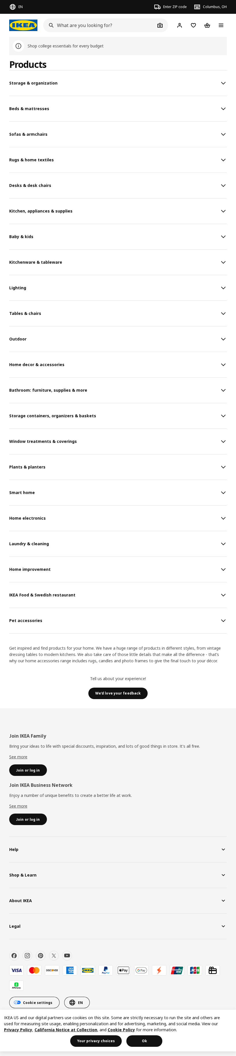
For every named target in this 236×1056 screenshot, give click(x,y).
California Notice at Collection (66, 1029)
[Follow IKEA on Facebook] (14, 956)
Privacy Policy (18, 1029)
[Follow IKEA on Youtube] (67, 956)
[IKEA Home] (23, 25)
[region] (118, 1030)
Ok (144, 1040)
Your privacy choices (96, 1040)
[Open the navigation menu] (221, 25)
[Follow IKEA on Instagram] (27, 956)
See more (18, 757)
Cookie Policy (121, 1029)
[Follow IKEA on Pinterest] (40, 956)
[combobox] (99, 25)
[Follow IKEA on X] (54, 956)
